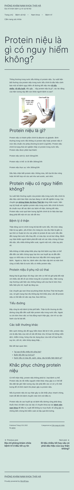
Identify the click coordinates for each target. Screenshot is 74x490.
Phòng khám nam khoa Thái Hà (23, 5)
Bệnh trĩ (48, 15)
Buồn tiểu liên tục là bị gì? (24, 355)
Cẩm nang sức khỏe (13, 19)
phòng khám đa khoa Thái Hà (31, 202)
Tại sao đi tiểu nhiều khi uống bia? (27, 352)
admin (14, 428)
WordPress (24, 481)
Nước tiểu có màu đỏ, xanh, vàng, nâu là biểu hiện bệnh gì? (38, 358)
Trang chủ (9, 15)
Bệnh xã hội (20, 15)
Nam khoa (35, 15)
